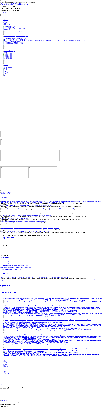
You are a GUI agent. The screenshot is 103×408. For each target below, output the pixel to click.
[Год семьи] (5, 37)
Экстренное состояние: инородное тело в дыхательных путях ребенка (44, 228)
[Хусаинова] (5, 72)
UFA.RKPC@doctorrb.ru (5, 12)
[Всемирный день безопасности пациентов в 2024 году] (14, 38)
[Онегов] (5, 61)
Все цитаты (4, 246)
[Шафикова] (5, 73)
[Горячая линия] (6, 30)
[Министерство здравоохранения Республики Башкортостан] (15, 39)
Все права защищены (4, 388)
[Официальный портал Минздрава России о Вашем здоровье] (15, 36)
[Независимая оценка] (7, 48)
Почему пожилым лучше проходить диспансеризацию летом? (39, 231)
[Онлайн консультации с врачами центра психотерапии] (14, 28)
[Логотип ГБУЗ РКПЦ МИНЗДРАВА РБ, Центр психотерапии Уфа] (14, 4)
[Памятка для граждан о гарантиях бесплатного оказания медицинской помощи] (19, 46)
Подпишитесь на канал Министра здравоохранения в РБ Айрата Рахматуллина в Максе (55, 211)
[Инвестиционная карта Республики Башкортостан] (13, 42)
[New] (4, 44)
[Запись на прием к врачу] (8, 27)
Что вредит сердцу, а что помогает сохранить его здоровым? (38, 215)
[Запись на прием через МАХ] (9, 26)
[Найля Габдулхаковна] (8, 60)
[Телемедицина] (6, 29)
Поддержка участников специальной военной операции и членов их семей (15, 267)
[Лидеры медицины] (7, 53)
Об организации (7, 237)
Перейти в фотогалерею (8, 292)
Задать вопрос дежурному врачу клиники (5, 286)
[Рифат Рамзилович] (7, 62)
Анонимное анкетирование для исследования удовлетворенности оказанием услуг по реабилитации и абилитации (23, 263)
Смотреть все (4, 257)
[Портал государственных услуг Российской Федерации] (14, 31)
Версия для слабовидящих (16, 3)
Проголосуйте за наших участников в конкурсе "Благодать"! (33, 221)
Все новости (4, 197)
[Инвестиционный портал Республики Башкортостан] (14, 43)
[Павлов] (5, 63)
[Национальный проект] (8, 32)
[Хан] (4, 70)
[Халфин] (5, 71)
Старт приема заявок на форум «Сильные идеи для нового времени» (14, 265)
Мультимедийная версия (5, 3)
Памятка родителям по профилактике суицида (9, 282)
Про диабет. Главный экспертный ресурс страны (31, 224)
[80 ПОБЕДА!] (6, 35)
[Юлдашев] (5, 75)
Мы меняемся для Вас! (5, 193)
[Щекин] (5, 74)
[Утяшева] (5, 69)
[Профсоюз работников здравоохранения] (11, 41)
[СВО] (4, 33)
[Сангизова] (5, 65)
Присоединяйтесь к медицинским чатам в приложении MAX (39, 205)
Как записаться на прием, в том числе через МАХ (10, 269)
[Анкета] (5, 45)
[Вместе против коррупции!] (9, 51)
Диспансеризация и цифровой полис (24, 218)
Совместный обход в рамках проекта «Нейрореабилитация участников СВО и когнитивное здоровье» (64, 208)
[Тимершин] (5, 68)
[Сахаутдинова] (6, 66)
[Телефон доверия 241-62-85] (9, 50)
